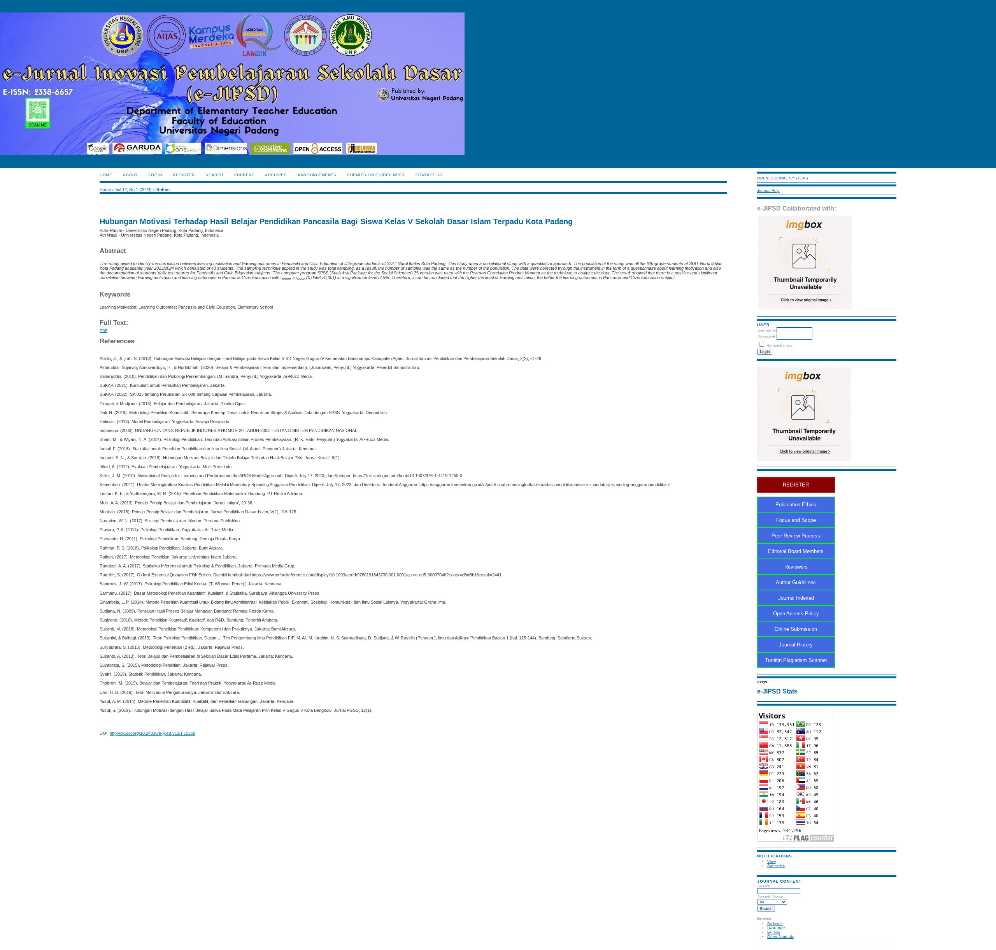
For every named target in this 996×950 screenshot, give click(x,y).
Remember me (779, 345)
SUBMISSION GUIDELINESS (375, 175)
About (130, 175)
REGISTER (796, 485)
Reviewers (796, 567)
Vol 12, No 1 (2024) (134, 189)
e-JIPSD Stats (777, 691)
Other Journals (780, 936)
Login (155, 175)
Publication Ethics (795, 504)
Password (766, 337)
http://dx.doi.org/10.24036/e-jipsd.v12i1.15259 (152, 733)
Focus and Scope (796, 520)
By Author (776, 928)
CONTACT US (429, 175)
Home (106, 175)
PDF (103, 330)
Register (184, 175)
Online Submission (796, 629)
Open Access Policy (796, 613)
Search (764, 886)
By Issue (775, 924)
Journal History (796, 645)
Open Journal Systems (782, 178)
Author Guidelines (796, 582)
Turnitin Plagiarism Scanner (796, 660)
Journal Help (768, 190)
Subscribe (776, 866)
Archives (276, 175)
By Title (773, 932)
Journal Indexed (796, 598)
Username (767, 330)
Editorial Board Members (796, 551)
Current (244, 175)
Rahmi (163, 189)
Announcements (317, 175)
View (771, 861)
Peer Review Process (796, 536)
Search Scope (770, 897)
